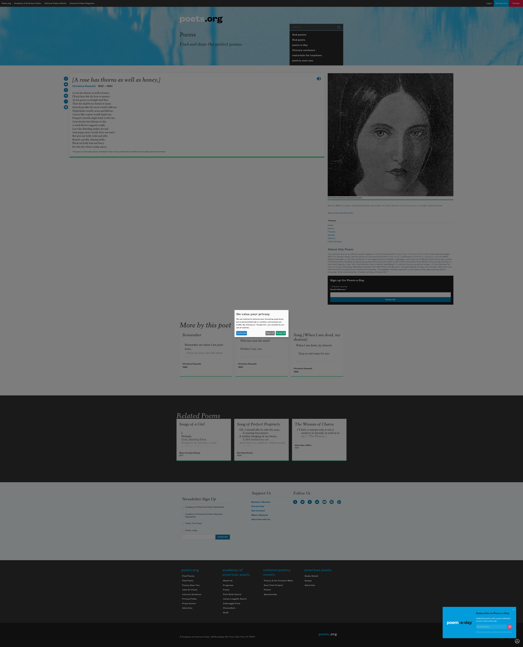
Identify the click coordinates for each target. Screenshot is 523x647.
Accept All (280, 333)
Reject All (270, 333)
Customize (241, 333)
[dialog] (261, 323)
